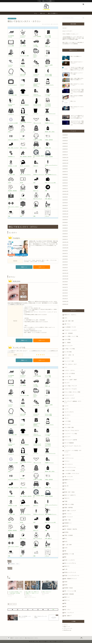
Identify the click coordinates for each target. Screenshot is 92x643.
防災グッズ (66, 600)
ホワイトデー (67, 436)
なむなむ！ (65, 27)
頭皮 (65, 606)
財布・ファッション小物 (70, 591)
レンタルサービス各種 (69, 470)
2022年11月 (65, 245)
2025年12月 (65, 157)
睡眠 (65, 557)
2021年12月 (65, 273)
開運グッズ (66, 597)
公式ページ (42, 267)
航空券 (65, 584)
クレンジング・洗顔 (69, 361)
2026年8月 (65, 135)
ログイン (66, 624)
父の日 (65, 547)
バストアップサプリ (69, 412)
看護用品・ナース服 (69, 553)
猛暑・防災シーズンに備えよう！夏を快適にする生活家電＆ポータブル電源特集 (73, 43)
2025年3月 (65, 183)
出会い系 (66, 485)
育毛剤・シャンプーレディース (71, 575)
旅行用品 (66, 532)
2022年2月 (65, 267)
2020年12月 (65, 301)
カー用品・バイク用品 (69, 348)
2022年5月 (65, 259)
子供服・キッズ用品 (69, 504)
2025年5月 (65, 177)
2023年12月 (65, 211)
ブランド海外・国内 (69, 427)
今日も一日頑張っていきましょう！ (71, 33)
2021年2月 (65, 295)
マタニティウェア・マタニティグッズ (72, 446)
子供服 (65, 501)
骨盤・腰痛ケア (68, 615)
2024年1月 (65, 208)
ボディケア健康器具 (69, 442)
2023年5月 (65, 230)
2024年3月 (65, 202)
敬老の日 (66, 526)
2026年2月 (65, 151)
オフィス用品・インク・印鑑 (71, 336)
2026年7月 (65, 137)
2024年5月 (65, 197)
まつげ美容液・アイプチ (70, 327)
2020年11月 (65, 304)
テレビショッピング (69, 395)
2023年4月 (65, 233)
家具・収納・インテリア (70, 510)
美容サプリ (66, 566)
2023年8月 (65, 222)
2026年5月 (65, 143)
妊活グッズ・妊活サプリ (70, 495)
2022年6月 (65, 256)
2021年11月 (65, 276)
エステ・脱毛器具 (68, 333)
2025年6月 (65, 174)
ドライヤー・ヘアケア (69, 398)
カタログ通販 (67, 339)
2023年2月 (65, 236)
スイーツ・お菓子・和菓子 (70, 379)
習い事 (65, 569)
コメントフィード (68, 628)
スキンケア (66, 382)
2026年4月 (65, 146)
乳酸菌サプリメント (69, 479)
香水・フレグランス (69, 612)
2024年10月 (65, 194)
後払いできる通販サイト (53, 13)
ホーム (35, 13)
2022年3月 (65, 264)
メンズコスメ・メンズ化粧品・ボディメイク (72, 451)
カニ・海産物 (67, 342)
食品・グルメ (67, 609)
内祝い (65, 482)
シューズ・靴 (67, 376)
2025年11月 (65, 160)
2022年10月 (65, 247)
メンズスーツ (67, 455)
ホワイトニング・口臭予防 (70, 439)
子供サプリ (66, 498)
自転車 (65, 581)
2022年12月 (65, 242)
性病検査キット (68, 523)
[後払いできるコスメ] (50, 585)
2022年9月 (65, 250)
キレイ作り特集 (68, 351)
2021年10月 (65, 278)
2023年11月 (65, 214)
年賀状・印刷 (67, 519)
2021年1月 (65, 298)
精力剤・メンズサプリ (69, 560)
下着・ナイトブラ (68, 476)
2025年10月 (65, 163)
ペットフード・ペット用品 (70, 433)
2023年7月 (65, 225)
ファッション (67, 424)
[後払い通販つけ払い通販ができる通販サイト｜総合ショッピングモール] (32, 585)
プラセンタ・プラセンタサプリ (71, 430)
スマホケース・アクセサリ (70, 388)
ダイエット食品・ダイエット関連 (72, 392)
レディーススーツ (68, 464)
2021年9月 (65, 281)
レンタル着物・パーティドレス (71, 473)
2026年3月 (65, 149)
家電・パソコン (68, 513)
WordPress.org (67, 630)
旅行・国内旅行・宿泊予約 (70, 529)
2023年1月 (65, 239)
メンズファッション (69, 458)
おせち (65, 317)
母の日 (65, 541)
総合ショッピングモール (70, 563)
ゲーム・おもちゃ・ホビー (70, 364)
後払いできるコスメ (47, 591)
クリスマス (66, 358)
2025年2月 (65, 185)
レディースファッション (70, 467)
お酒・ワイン (67, 324)
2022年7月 (65, 253)
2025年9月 (65, 166)
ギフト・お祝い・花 (69, 354)
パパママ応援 (67, 421)
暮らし (65, 538)
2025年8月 (65, 168)
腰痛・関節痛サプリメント (70, 578)
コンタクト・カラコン (12, 18)
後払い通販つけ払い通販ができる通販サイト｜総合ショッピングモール (32, 593)
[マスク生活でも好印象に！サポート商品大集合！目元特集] (15, 585)
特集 (65, 550)
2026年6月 (65, 140)
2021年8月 (65, 284)
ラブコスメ (66, 461)
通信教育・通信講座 (69, 594)
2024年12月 (65, 191)
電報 (65, 603)
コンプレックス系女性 (69, 373)
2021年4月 (65, 293)
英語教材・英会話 (68, 587)
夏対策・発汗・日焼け (69, 492)
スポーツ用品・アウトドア (70, 385)
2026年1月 (65, 154)
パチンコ (66, 418)
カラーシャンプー (68, 345)
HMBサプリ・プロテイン (70, 314)
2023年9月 (65, 219)
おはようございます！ (68, 31)
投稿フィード (67, 626)
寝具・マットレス (68, 516)
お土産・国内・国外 (69, 320)
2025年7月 (65, 171)
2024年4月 (65, 199)
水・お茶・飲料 (68, 544)
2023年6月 (65, 228)
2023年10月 (65, 216)
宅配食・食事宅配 (68, 507)
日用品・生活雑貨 (68, 535)
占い (65, 489)
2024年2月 (65, 205)
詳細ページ (24, 267)
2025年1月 (65, 188)
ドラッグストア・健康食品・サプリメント (72, 402)
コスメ (65, 367)
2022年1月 (65, 270)
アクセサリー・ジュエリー (70, 330)
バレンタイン (67, 415)
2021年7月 (65, 287)
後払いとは (42, 13)
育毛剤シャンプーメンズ (70, 572)
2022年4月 (65, 262)
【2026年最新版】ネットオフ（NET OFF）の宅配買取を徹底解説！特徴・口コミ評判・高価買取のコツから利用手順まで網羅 (73, 38)
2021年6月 (65, 290)
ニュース (66, 405)
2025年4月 (65, 180)
